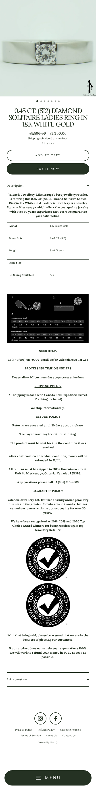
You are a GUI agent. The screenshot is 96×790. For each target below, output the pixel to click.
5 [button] (52, 101)
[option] (48, 48)
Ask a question (17, 679)
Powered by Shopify (48, 742)
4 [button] (49, 101)
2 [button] (41, 101)
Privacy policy (23, 729)
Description (15, 185)
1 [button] (37, 101)
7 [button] (59, 101)
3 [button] (45, 101)
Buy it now (48, 169)
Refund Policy (46, 729)
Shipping (33, 138)
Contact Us (68, 735)
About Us (51, 735)
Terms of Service (31, 735)
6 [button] (56, 101)
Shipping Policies (70, 729)
